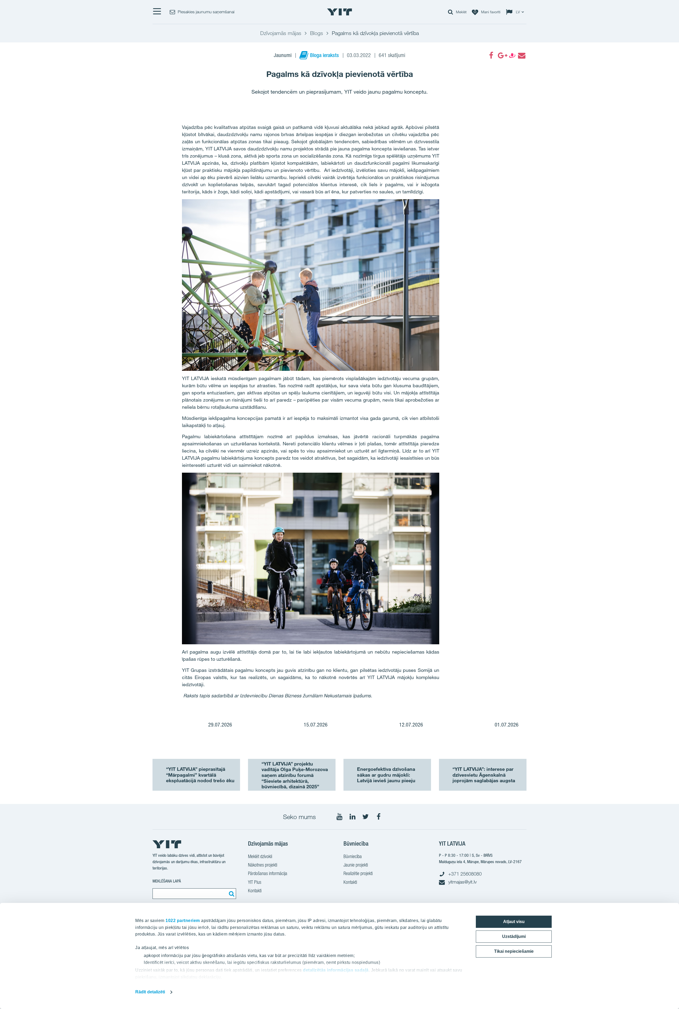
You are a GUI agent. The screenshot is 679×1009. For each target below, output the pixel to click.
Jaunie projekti (355, 865)
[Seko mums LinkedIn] (352, 816)
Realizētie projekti (358, 873)
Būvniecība (352, 856)
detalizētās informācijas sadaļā (336, 970)
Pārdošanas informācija (267, 873)
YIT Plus (254, 882)
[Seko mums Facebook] (378, 816)
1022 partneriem (183, 920)
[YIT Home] (339, 11)
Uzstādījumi (514, 936)
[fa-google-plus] (501, 55)
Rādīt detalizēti (150, 992)
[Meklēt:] (231, 894)
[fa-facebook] (491, 55)
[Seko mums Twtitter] (365, 816)
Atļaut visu (514, 921)
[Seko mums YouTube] (339, 816)
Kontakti (255, 890)
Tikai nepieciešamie (514, 951)
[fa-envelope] (521, 55)
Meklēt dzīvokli (260, 856)
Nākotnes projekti (262, 865)
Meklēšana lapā (167, 881)
